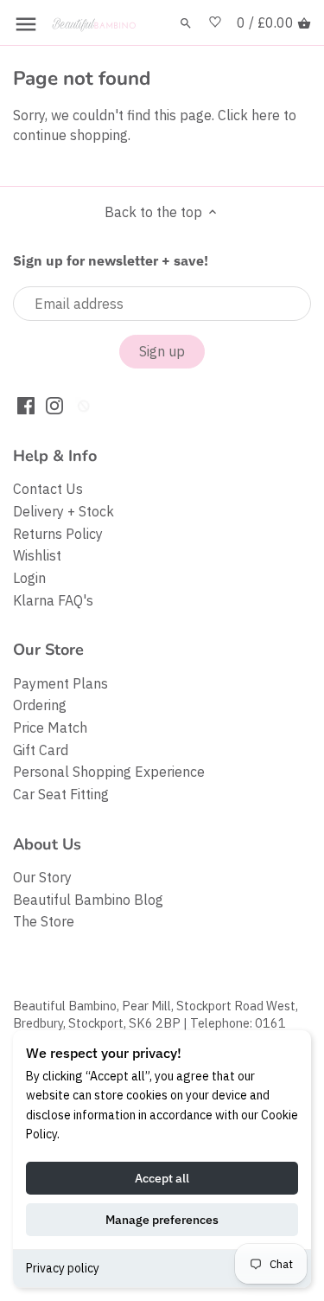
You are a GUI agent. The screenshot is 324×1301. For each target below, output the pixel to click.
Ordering (40, 705)
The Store (43, 921)
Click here (249, 115)
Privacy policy (62, 1268)
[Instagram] (54, 404)
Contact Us (48, 488)
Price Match (50, 727)
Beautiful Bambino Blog (88, 899)
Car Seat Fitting (61, 794)
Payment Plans (60, 683)
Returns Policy (58, 533)
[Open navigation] (26, 24)
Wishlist (37, 555)
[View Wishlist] (215, 23)
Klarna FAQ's (53, 600)
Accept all (162, 1178)
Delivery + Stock (63, 511)
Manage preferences (162, 1219)
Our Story (42, 877)
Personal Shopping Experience (109, 771)
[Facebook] (26, 404)
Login (29, 577)
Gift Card (40, 750)
